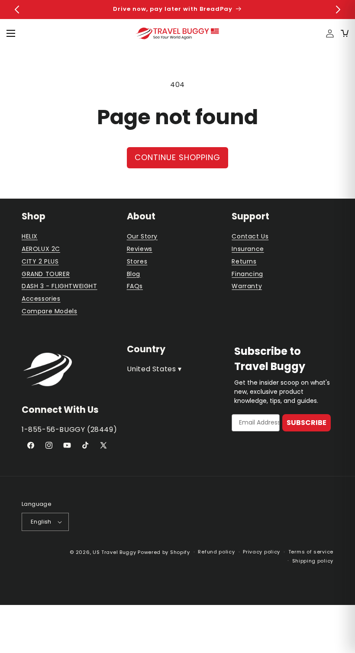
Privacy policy (261, 551)
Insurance (248, 248)
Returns (244, 261)
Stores (137, 261)
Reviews (139, 248)
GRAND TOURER (46, 274)
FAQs (135, 286)
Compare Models (49, 311)
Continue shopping (177, 157)
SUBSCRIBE (306, 423)
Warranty (247, 286)
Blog (133, 274)
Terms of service (310, 551)
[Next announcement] (338, 9)
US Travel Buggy (114, 552)
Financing (247, 274)
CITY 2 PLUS (40, 261)
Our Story (142, 236)
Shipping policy (313, 560)
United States (154, 369)
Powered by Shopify (164, 552)
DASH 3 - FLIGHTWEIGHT (59, 286)
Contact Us (250, 236)
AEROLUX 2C (41, 248)
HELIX (30, 236)
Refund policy (216, 551)
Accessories (41, 298)
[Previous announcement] (16, 9)
